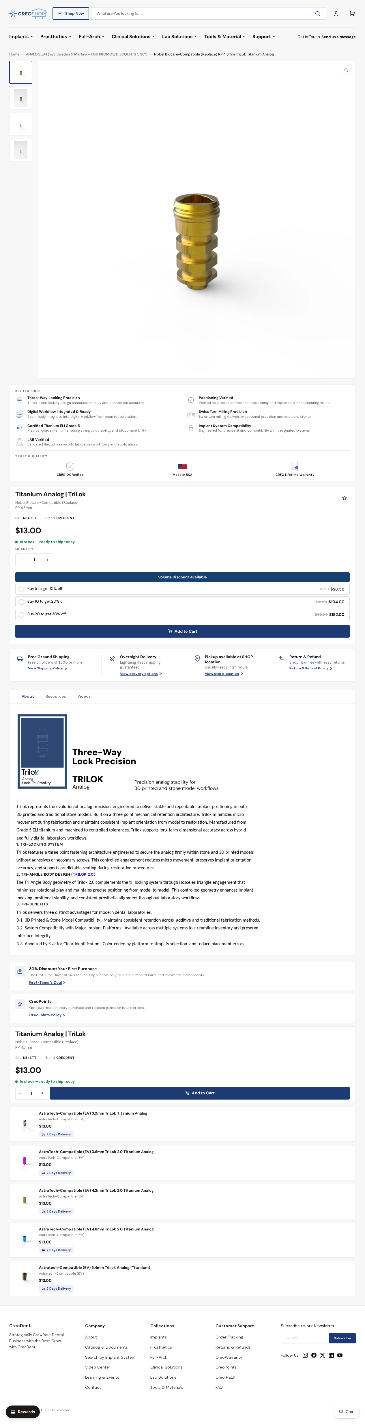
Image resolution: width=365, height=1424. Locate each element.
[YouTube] (339, 1355)
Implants (158, 1337)
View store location (222, 673)
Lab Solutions (163, 1377)
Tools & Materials (166, 1387)
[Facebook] (314, 1355)
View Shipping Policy (45, 668)
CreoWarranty (229, 1357)
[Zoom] (346, 70)
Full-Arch (158, 1357)
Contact (93, 1387)
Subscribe (342, 1338)
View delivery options (139, 673)
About (28, 696)
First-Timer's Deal (45, 982)
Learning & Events (102, 1377)
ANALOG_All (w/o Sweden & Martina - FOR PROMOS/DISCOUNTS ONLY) (86, 54)
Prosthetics (161, 1347)
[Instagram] (305, 1355)
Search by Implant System (110, 1357)
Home (14, 54)
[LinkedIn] (331, 1355)
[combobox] (208, 13)
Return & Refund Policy (308, 668)
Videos (84, 696)
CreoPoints (226, 1367)
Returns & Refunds (233, 1347)
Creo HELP (225, 1377)
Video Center (97, 1367)
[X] (322, 1355)
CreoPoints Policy (45, 1015)
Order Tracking (229, 1337)
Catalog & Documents (106, 1347)
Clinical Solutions (166, 1367)
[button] (336, 13)
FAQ (219, 1387)
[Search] (318, 13)
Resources (56, 696)
